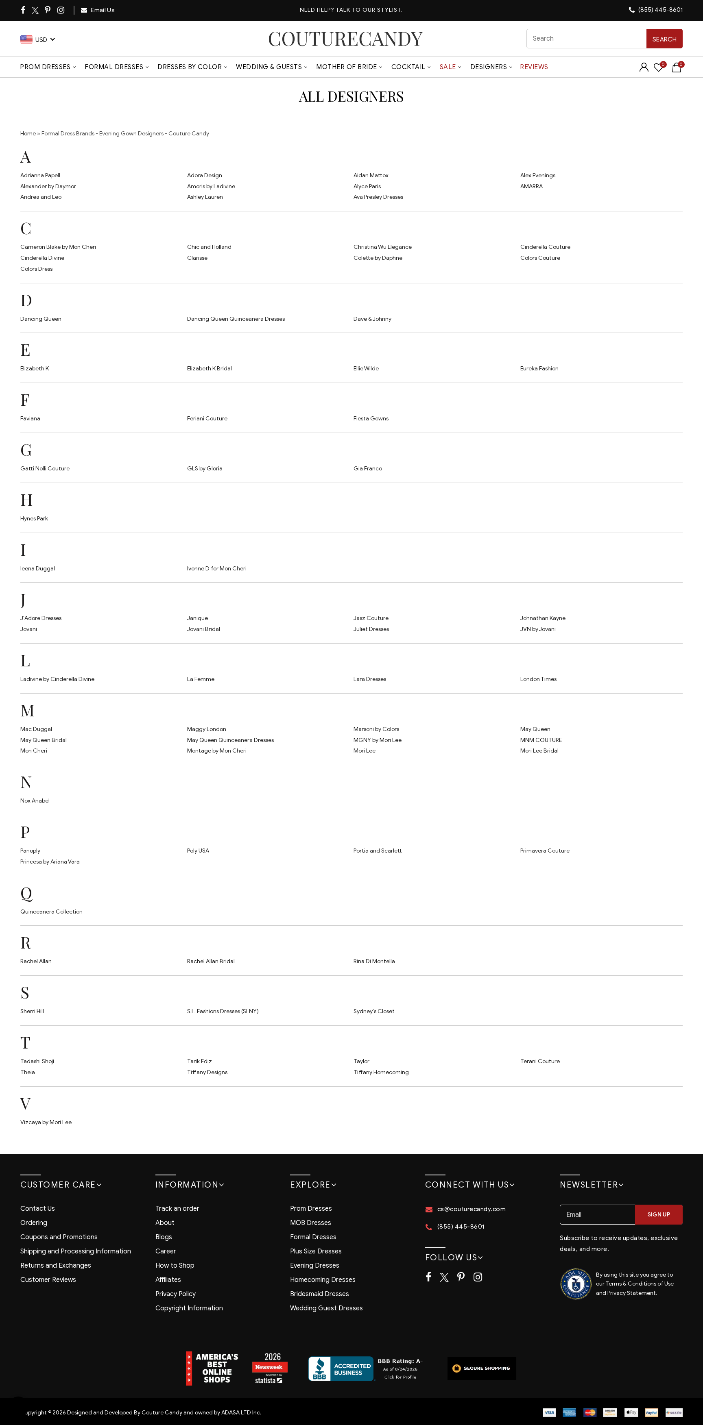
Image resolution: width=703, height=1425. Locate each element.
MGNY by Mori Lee (378, 740)
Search (665, 39)
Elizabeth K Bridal (209, 368)
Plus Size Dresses (316, 1251)
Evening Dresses (314, 1266)
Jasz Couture (371, 618)
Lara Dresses (370, 679)
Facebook (23, 10)
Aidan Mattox (371, 175)
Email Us (102, 10)
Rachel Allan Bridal (211, 961)
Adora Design (204, 175)
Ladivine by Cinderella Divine (57, 679)
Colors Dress (36, 268)
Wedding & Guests (269, 67)
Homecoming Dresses (323, 1280)
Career (165, 1251)
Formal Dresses (114, 67)
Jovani (28, 629)
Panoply (30, 850)
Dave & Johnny (372, 318)
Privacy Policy (175, 1294)
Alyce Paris (367, 186)
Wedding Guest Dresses (326, 1308)
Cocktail (408, 67)
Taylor (361, 1061)
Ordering (33, 1223)
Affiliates (168, 1280)
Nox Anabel (35, 800)
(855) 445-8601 (660, 9)
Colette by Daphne (378, 258)
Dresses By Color (189, 67)
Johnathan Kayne (542, 618)
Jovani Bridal (203, 629)
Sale (448, 67)
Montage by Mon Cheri (217, 750)
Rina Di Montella (374, 961)
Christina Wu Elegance (383, 247)
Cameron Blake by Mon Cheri (58, 247)
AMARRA (531, 186)
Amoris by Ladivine (211, 186)
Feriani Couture (207, 418)
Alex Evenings (537, 175)
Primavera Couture (545, 850)
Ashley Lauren (205, 197)
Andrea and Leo (40, 197)
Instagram (61, 10)
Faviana (30, 418)
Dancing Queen (40, 318)
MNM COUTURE (541, 740)
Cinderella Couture (545, 247)
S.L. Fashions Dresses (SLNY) (223, 1011)
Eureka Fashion (539, 368)
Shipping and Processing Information (75, 1251)
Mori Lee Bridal (539, 750)
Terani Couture (540, 1061)
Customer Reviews (48, 1280)
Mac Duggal (36, 729)
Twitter (35, 10)
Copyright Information (189, 1308)
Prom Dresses (45, 67)
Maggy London (206, 729)
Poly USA (198, 850)
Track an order (177, 1209)
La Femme (200, 679)
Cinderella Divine (42, 258)
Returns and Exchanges (55, 1266)
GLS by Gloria (205, 468)
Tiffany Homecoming (381, 1072)
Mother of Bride (346, 67)
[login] (644, 70)
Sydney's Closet (374, 1011)
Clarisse (197, 258)
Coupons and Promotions (59, 1237)
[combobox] (604, 38)
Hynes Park (34, 518)
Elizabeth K (34, 368)
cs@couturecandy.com (471, 1209)
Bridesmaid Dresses (319, 1294)
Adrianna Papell (40, 175)
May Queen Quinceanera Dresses (230, 740)
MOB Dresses (310, 1223)
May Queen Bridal (43, 740)
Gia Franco (368, 468)
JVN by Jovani (538, 629)
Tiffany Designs (207, 1072)
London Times (538, 679)
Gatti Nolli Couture (45, 468)
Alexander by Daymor (48, 186)
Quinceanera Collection (51, 911)
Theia (27, 1072)
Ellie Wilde (366, 368)
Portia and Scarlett (378, 850)
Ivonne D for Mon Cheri (217, 568)
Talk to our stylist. (369, 10)
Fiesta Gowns (371, 418)
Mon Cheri (33, 750)
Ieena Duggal (37, 568)
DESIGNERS (488, 67)
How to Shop (174, 1266)
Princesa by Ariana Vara (50, 861)
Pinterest (48, 10)
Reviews (534, 67)
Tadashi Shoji (37, 1061)
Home (28, 133)
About (165, 1223)
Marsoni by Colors (376, 729)
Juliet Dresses (371, 629)
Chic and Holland (209, 247)
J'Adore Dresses (40, 618)
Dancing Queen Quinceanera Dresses (236, 318)
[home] (345, 38)
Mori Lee (365, 750)
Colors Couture (540, 258)
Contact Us (37, 1209)
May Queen (535, 729)
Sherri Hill (32, 1011)
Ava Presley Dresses (378, 197)
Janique (197, 618)
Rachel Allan (36, 961)
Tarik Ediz (199, 1061)
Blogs (163, 1237)
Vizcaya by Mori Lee (46, 1122)
